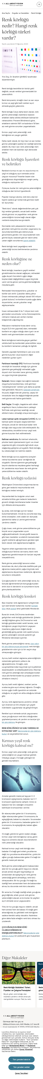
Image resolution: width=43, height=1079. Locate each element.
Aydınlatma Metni (17, 1045)
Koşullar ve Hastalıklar (20, 13)
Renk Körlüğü (36, 13)
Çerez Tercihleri (21, 1073)
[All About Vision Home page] (12, 4)
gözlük (13, 608)
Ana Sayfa (6, 13)
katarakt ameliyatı (31, 389)
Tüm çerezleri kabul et (21, 1059)
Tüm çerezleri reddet (21, 1067)
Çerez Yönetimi (26, 1049)
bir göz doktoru (8, 722)
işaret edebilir (29, 240)
